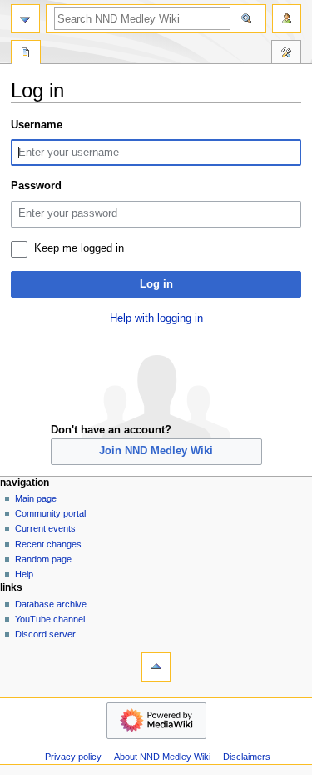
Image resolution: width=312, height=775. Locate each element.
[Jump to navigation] (25, 18)
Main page (36, 498)
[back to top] (156, 667)
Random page (43, 559)
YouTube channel (50, 619)
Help (24, 574)
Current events (45, 528)
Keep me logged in (79, 248)
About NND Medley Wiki (162, 757)
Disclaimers (246, 757)
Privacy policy (73, 757)
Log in (156, 284)
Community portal (50, 513)
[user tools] (286, 18)
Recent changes (48, 544)
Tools (286, 54)
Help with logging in (156, 318)
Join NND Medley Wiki (156, 451)
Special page (26, 54)
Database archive (51, 604)
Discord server (45, 634)
